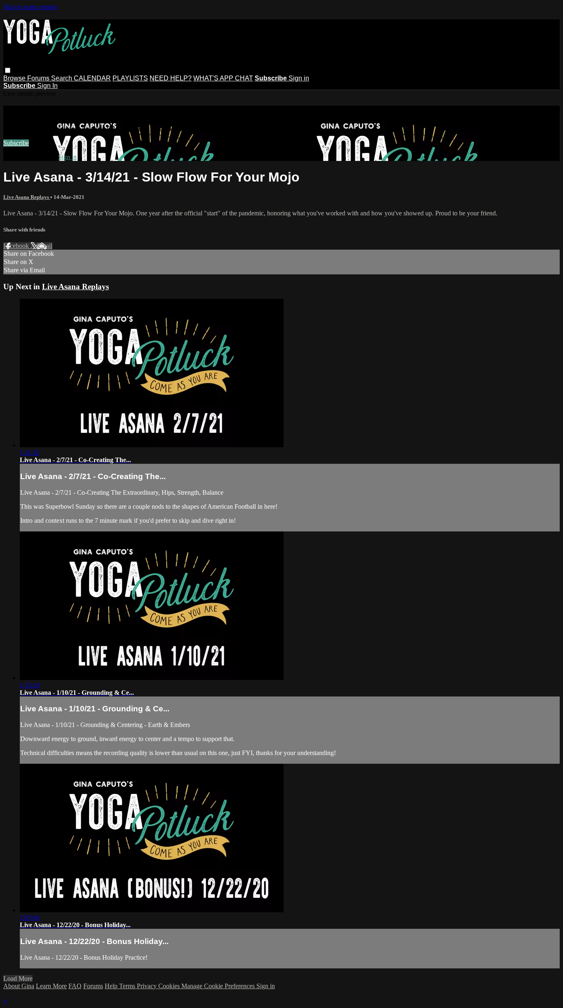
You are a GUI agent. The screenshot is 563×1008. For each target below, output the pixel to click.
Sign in (299, 78)
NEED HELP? (171, 78)
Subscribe (16, 142)
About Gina (18, 985)
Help (112, 985)
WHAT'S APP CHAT (223, 78)
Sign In (47, 85)
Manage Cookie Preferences (218, 985)
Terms (128, 985)
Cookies (169, 985)
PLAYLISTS (130, 78)
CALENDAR (92, 78)
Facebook (16, 245)
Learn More (51, 985)
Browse (15, 78)
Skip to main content (30, 6)
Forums (39, 78)
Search (62, 78)
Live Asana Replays (26, 197)
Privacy (147, 985)
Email (44, 245)
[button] (7, 70)
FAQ (75, 985)
